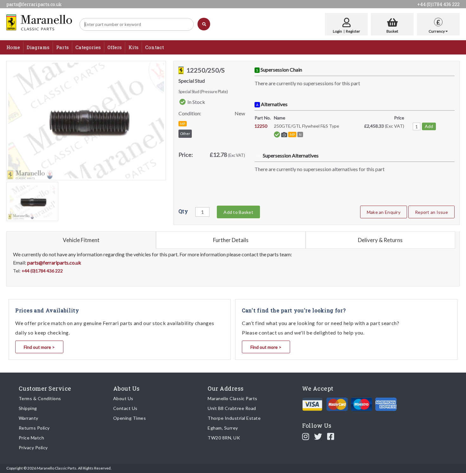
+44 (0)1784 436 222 (438, 4)
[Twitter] (318, 436)
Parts (62, 47)
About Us (123, 398)
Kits (133, 47)
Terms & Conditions (40, 398)
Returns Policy (34, 428)
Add (429, 126)
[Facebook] (330, 436)
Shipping (28, 408)
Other (185, 133)
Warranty (28, 418)
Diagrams (38, 47)
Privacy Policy (33, 447)
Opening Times (129, 418)
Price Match (31, 437)
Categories (88, 47)
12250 (261, 126)
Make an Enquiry (383, 212)
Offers (114, 47)
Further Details (231, 240)
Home (13, 47)
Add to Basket (238, 212)
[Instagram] (305, 436)
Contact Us (125, 408)
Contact (154, 47)
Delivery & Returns (380, 240)
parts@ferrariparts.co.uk (34, 4)
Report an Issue (431, 212)
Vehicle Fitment (81, 240)
